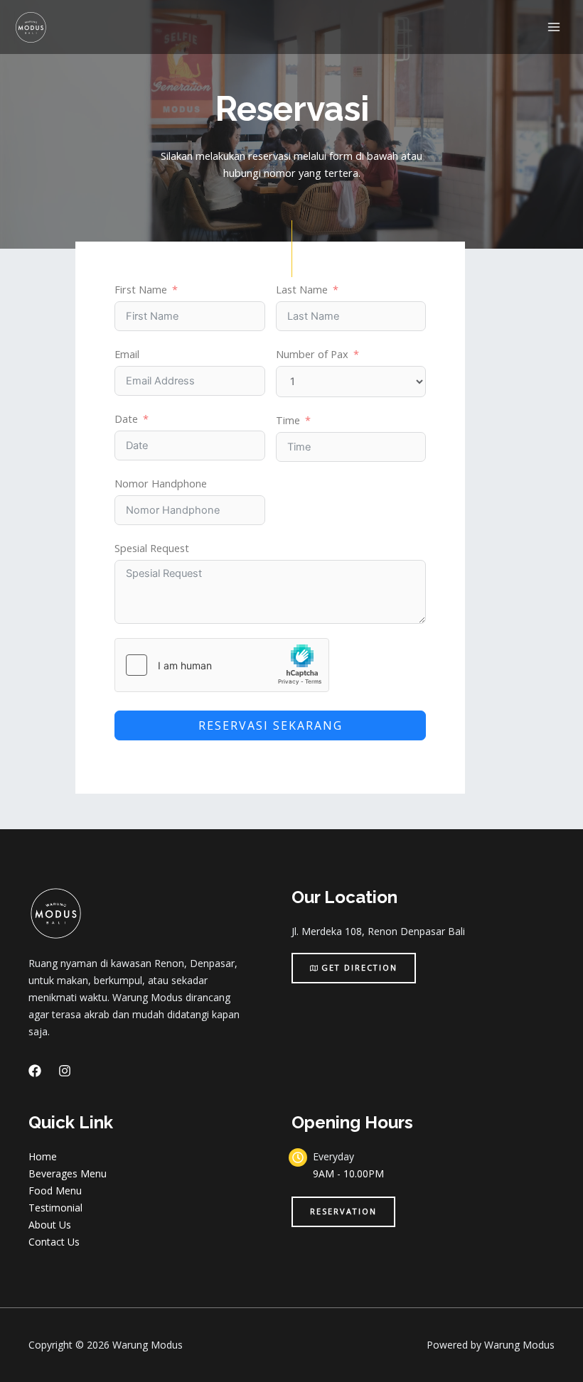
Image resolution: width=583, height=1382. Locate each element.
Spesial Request (151, 548)
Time (288, 420)
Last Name (302, 289)
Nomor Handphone (160, 483)
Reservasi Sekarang (270, 725)
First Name (140, 289)
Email (126, 354)
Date (126, 418)
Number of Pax (312, 354)
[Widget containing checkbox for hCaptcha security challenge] (221, 665)
